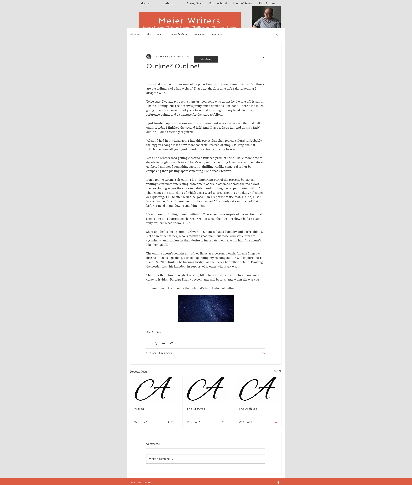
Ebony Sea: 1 (218, 34)
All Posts (135, 34)
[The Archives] (206, 390)
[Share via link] (171, 343)
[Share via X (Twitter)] (155, 343)
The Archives (154, 34)
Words (139, 408)
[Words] (153, 390)
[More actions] (263, 57)
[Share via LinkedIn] (163, 343)
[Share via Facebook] (147, 343)
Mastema (200, 34)
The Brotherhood (178, 34)
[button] (277, 34)
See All (277, 371)
